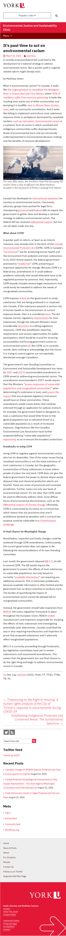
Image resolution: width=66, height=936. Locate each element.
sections (22, 674)
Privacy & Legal (10, 923)
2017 (21, 372)
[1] (29, 345)
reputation (53, 198)
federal (38, 210)
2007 (10, 372)
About (6, 852)
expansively (9, 439)
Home (6, 843)
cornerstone (11, 251)
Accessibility (8, 926)
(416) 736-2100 (10, 911)
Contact (6, 908)
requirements (41, 317)
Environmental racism (47, 121)
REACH (7, 611)
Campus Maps (9, 914)
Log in (8, 812)
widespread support (41, 221)
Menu (6, 35)
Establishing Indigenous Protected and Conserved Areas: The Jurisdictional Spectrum (37, 719)
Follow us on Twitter (13, 871)
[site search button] (34, 741)
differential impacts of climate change (24, 504)
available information (27, 577)
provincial (23, 210)
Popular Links (26, 15)
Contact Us (8, 866)
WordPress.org (12, 829)
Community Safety (11, 920)
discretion (23, 325)
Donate (6, 862)
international (39, 198)
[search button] (56, 15)
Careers (6, 929)
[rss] (12, 733)
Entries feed (11, 818)
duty (23, 298)
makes (51, 615)
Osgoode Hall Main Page (14, 876)
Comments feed (12, 824)
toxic (47, 314)
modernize (24, 263)
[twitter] (6, 733)
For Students (9, 857)
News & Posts (10, 848)
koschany (30, 55)
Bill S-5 (49, 561)
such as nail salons (23, 121)
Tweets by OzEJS (11, 755)
